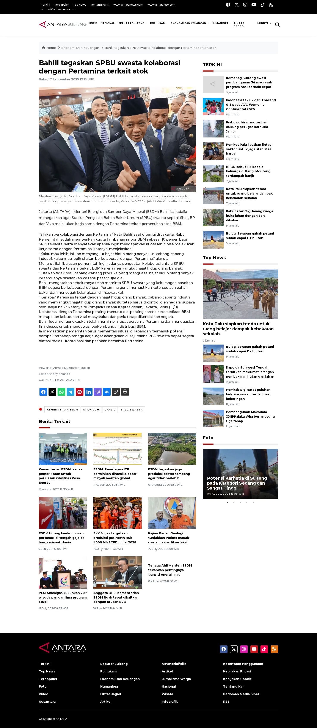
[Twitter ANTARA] (237, 5)
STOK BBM (91, 409)
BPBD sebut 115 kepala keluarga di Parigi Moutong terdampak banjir (248, 171)
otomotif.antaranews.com (58, 9)
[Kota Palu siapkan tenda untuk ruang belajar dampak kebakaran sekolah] (213, 195)
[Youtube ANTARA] (253, 5)
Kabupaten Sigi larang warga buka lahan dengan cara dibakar (249, 215)
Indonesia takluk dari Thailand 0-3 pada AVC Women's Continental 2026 (251, 104)
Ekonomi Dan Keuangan (188, 23)
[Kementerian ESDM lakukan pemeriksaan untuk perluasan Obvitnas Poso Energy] (63, 449)
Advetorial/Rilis (174, 664)
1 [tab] (227, 502)
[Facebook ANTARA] (228, 5)
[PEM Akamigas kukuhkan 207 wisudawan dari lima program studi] (63, 572)
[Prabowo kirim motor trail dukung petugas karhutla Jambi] (213, 128)
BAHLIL (110, 409)
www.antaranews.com (128, 4)
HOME (93, 23)
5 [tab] (253, 502)
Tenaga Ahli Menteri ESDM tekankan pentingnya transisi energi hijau (170, 570)
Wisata (167, 694)
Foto (208, 437)
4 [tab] (247, 502)
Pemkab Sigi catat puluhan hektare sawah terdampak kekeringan (248, 394)
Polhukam (157, 23)
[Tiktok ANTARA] (263, 5)
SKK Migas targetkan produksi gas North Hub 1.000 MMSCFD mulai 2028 (114, 537)
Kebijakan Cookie (237, 679)
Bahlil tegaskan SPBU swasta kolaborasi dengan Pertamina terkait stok (160, 48)
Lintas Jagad (239, 25)
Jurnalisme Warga (176, 679)
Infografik (170, 702)
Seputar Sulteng (131, 23)
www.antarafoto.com (162, 4)
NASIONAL (108, 23)
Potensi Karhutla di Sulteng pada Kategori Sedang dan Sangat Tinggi (237, 483)
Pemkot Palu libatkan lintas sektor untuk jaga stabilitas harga (248, 149)
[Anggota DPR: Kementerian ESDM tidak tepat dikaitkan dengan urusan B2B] (117, 572)
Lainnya (262, 23)
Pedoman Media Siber (241, 694)
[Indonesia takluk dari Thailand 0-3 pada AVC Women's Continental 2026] (213, 106)
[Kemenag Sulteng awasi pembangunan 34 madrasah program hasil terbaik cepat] (213, 84)
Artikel (105, 702)
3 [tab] (240, 502)
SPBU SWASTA (132, 409)
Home (51, 48)
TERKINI (212, 64)
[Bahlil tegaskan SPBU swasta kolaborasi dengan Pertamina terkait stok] (240, 294)
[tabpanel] (240, 474)
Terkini (45, 4)
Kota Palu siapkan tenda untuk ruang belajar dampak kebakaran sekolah (249, 193)
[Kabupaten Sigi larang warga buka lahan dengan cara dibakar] (213, 217)
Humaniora (220, 23)
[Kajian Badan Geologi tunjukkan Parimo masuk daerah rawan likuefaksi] (172, 513)
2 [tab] (234, 502)
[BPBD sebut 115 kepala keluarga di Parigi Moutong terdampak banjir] (213, 173)
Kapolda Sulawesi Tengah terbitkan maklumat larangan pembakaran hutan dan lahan (250, 372)
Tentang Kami (99, 4)
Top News (79, 4)
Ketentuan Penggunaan (243, 664)
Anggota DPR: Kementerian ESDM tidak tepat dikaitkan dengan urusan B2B (116, 597)
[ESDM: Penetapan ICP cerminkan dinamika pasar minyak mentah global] (117, 449)
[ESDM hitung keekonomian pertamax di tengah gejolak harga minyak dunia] (63, 513)
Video (43, 694)
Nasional (169, 686)
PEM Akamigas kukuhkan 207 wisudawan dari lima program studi (63, 597)
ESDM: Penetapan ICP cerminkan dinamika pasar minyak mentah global (115, 473)
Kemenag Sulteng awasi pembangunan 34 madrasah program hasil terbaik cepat (249, 82)
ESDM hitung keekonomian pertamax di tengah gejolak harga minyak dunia (61, 537)
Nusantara (47, 702)
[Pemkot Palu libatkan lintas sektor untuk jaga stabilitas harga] (213, 151)
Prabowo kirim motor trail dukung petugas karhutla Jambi (247, 126)
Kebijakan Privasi (237, 671)
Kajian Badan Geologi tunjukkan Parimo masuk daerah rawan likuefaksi (168, 537)
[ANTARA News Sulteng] (63, 24)
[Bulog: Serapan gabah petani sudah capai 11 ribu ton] (213, 240)
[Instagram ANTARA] (245, 5)
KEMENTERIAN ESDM (62, 409)
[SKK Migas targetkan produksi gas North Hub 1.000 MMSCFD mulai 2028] (117, 513)
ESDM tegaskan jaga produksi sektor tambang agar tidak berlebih (169, 473)
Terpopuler (61, 4)
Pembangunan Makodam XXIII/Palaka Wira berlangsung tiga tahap (250, 416)
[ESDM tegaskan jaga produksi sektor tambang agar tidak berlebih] (172, 449)
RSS (226, 702)
